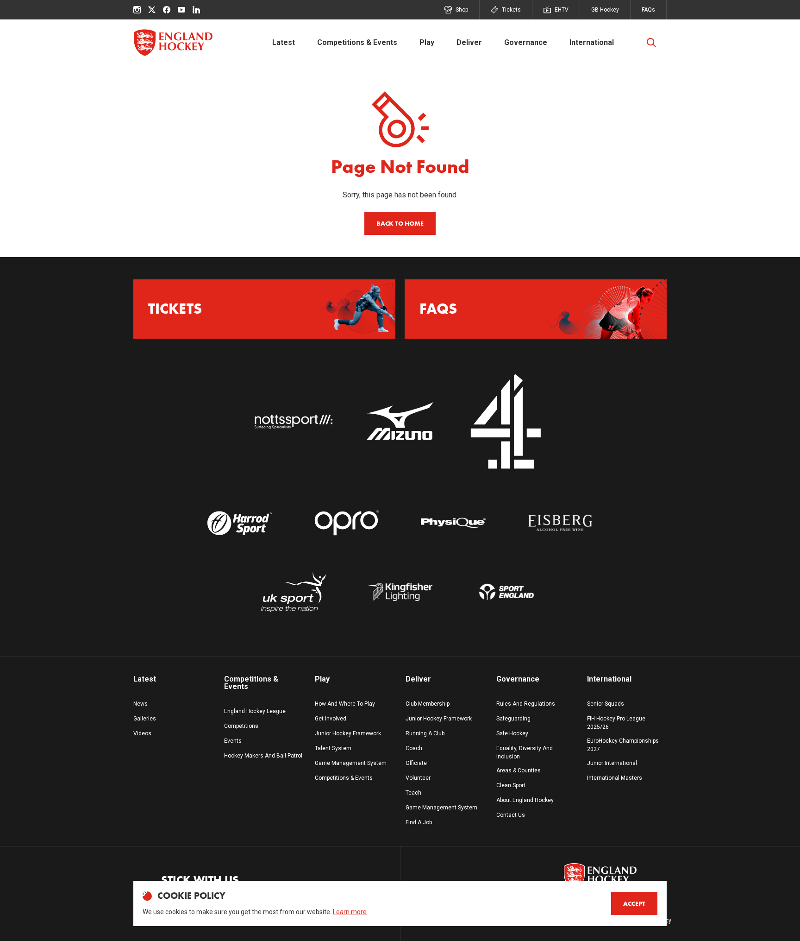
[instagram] (137, 9)
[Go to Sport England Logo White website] (506, 592)
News (140, 704)
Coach (414, 748)
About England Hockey (525, 800)
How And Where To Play (345, 704)
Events (233, 741)
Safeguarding (513, 718)
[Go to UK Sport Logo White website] (293, 592)
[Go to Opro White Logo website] (347, 523)
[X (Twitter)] (152, 9)
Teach (413, 792)
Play (426, 42)
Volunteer (418, 778)
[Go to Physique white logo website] (453, 523)
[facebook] (166, 9)
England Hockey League (255, 711)
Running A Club (425, 733)
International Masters (614, 778)
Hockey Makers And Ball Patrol (263, 755)
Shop (462, 9)
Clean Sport (510, 785)
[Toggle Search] (651, 42)
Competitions (241, 726)
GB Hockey (605, 9)
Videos (142, 733)
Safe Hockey (512, 733)
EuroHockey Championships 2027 (623, 745)
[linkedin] (196, 9)
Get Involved (330, 718)
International (591, 42)
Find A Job (419, 822)
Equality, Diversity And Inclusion (524, 752)
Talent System (333, 748)
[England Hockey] (172, 43)
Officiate (416, 763)
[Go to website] (293, 422)
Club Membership (428, 704)
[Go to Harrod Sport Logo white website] (240, 523)
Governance (525, 42)
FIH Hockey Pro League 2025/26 (616, 722)
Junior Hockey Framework (348, 733)
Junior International (612, 763)
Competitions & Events (357, 42)
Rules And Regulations (525, 704)
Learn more (350, 912)
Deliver (469, 42)
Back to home (400, 223)
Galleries (144, 718)
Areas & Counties (518, 770)
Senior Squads (605, 704)
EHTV (562, 9)
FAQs (648, 9)
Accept (634, 903)
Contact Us (510, 815)
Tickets (511, 9)
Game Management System (351, 763)
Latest (283, 42)
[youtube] (181, 9)
